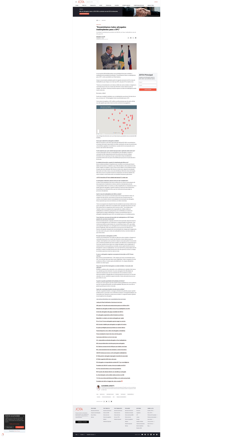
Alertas (92, 417)
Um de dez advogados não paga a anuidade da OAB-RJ (109, 311)
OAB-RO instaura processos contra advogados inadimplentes (111, 352)
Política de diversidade (152, 417)
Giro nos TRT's (117, 417)
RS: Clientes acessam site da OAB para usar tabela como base (111, 346)
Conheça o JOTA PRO (82, 421)
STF (137, 414)
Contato (82, 434)
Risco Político (93, 414)
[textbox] (92, 2)
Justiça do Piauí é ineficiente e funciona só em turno (109, 302)
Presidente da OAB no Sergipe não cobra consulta (108, 381)
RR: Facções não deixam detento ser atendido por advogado (111, 371)
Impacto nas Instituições (95, 412)
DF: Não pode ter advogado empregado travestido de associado (112, 356)
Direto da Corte (106, 414)
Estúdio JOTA (150, 410)
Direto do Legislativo (107, 417)
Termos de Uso (150, 421)
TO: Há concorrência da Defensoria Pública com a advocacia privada (113, 378)
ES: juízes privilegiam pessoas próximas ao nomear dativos (110, 327)
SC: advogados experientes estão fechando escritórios (109, 315)
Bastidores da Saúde (129, 412)
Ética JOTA (150, 412)
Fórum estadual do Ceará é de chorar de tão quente (109, 334)
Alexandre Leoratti (100, 36)
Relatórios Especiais (107, 421)
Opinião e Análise (139, 421)
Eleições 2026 (139, 428)
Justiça (137, 417)
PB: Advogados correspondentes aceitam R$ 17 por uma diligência (112, 362)
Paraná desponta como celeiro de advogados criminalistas (110, 330)
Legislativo (138, 412)
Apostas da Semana (95, 410)
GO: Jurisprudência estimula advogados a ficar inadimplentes (111, 340)
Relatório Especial (117, 419)
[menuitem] (78, 5)
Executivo (138, 410)
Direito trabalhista (139, 425)
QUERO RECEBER (147, 89)
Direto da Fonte (117, 414)
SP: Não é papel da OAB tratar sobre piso (106, 359)
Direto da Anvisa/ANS (129, 414)
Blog (148, 425)
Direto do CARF (106, 412)
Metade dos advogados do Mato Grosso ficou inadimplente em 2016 (113, 308)
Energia (137, 419)
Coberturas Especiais (140, 423)
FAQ (76, 434)
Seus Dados (150, 419)
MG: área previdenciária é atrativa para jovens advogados (110, 343)
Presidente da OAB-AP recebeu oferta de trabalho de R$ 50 (110, 365)
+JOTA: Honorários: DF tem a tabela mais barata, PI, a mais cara (112, 177)
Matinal (104, 419)
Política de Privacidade (152, 414)
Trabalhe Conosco (90, 434)
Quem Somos (150, 423)
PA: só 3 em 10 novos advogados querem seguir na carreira (110, 321)
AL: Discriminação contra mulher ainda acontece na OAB (110, 375)
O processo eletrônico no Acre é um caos (106, 337)
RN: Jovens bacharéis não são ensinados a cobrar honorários (111, 349)
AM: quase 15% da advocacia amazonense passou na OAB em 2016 (112, 305)
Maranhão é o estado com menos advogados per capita (110, 318)
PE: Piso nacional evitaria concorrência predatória (108, 368)
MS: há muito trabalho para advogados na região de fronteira (111, 324)
